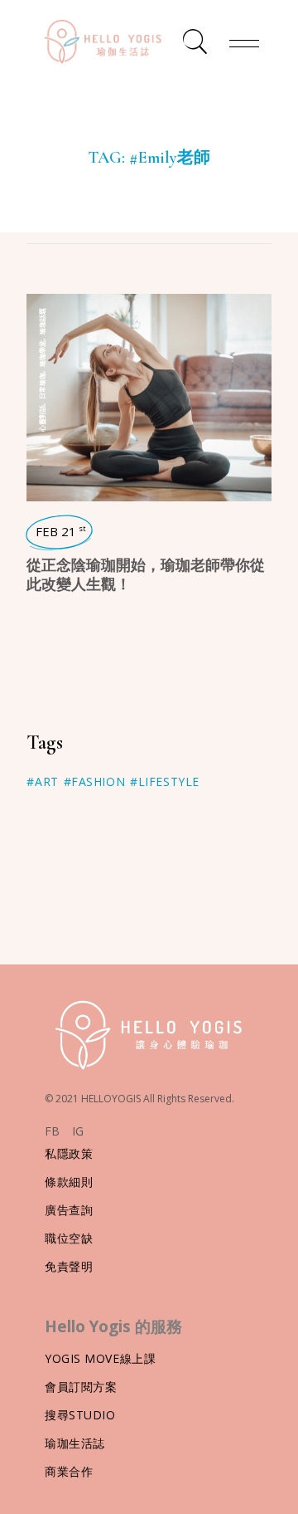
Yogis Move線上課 (100, 1358)
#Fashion (94, 781)
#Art (42, 781)
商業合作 (69, 1471)
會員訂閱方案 (81, 1386)
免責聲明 (69, 1266)
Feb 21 (61, 531)
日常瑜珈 (41, 386)
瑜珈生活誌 (75, 1443)
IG (78, 1131)
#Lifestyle (164, 781)
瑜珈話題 (41, 321)
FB (52, 1131)
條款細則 (69, 1181)
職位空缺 (69, 1238)
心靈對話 (41, 418)
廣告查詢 (69, 1210)
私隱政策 (69, 1153)
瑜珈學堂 (41, 353)
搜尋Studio (80, 1415)
